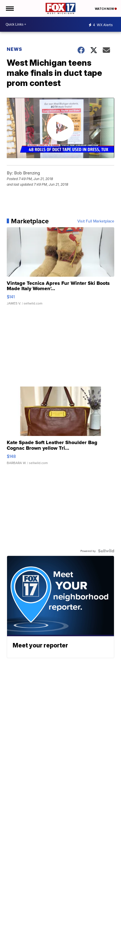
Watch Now (105, 8)
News (14, 49)
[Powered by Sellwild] (106, 551)
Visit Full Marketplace (95, 221)
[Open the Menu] (9, 8)
